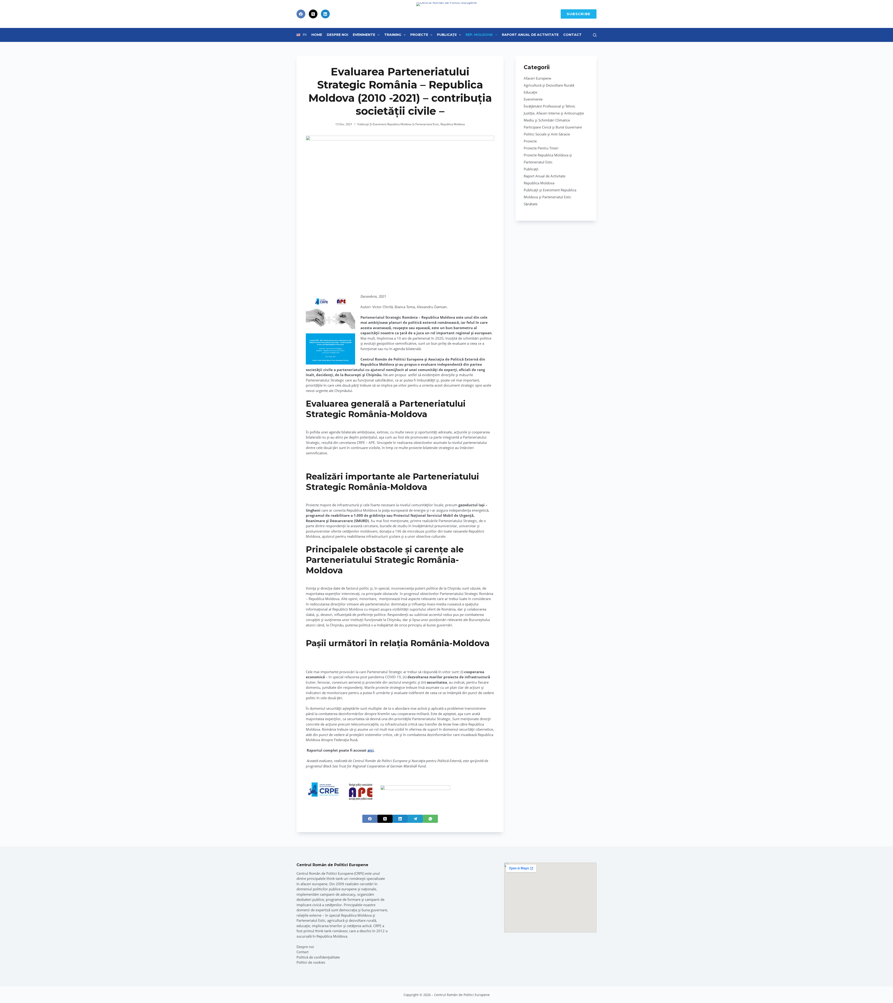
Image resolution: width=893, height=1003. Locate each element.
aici (370, 750)
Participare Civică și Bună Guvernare (553, 127)
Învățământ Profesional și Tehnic (549, 106)
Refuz (51, 989)
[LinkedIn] (325, 14)
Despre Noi (337, 35)
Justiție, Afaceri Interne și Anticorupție (554, 113)
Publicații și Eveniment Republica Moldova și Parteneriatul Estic (398, 124)
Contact (572, 35)
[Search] (594, 35)
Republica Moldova (452, 124)
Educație (530, 92)
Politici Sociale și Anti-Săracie (547, 134)
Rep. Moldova (479, 35)
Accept (25, 989)
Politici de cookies (311, 962)
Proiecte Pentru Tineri (541, 148)
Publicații (446, 35)
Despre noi (305, 946)
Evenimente (364, 35)
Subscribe (578, 14)
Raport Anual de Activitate (530, 35)
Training (392, 35)
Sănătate (530, 204)
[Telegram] (415, 819)
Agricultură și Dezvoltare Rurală (549, 85)
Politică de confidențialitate (318, 957)
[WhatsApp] (430, 819)
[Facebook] (301, 14)
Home (316, 35)
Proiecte (419, 35)
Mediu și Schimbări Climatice (547, 120)
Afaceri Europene (537, 78)
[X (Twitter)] (313, 14)
